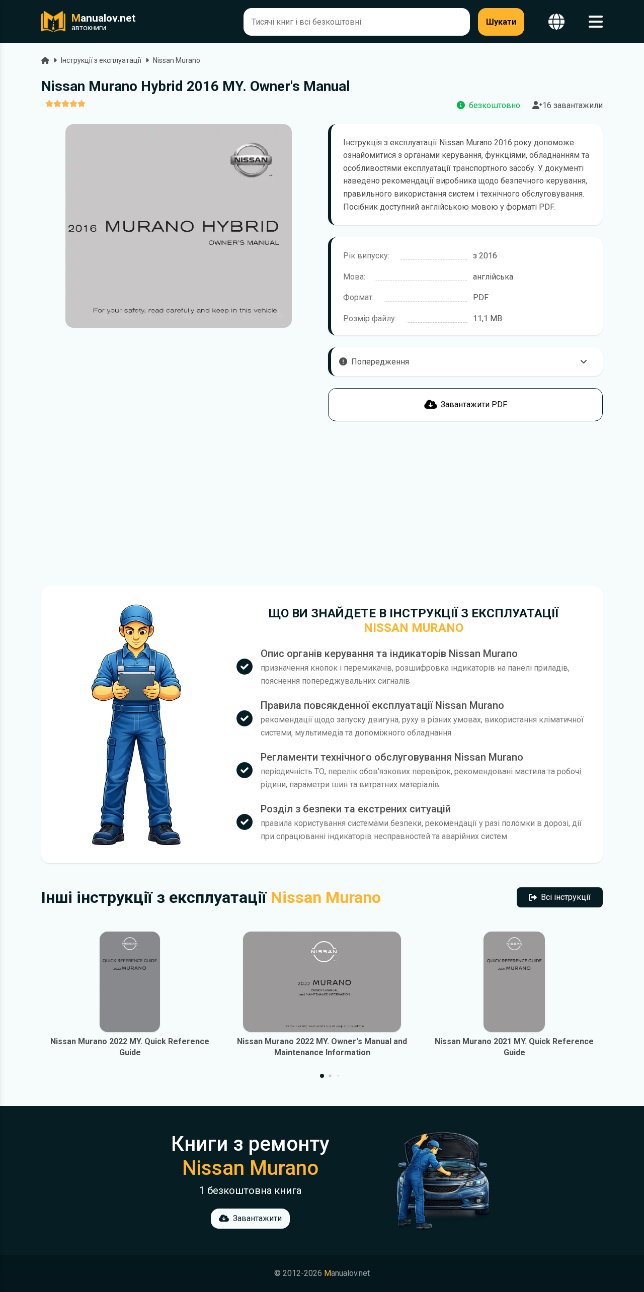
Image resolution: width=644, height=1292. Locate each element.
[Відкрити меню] (596, 22)
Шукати (501, 22)
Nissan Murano (176, 60)
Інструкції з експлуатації (101, 60)
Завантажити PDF (474, 404)
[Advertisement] (178, 503)
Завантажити (257, 1218)
